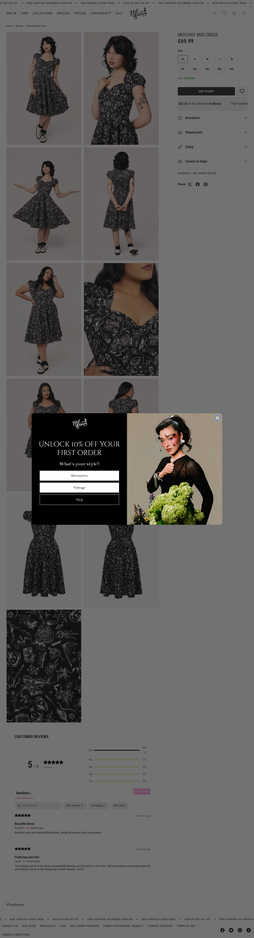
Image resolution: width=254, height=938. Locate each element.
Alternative (79, 476)
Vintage (79, 488)
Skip (79, 500)
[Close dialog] (217, 418)
